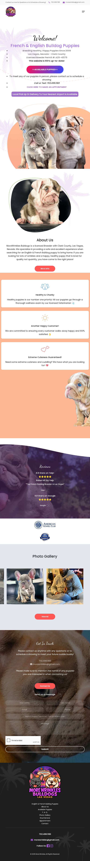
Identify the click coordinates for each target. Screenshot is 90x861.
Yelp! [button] (43, 490)
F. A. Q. (45, 812)
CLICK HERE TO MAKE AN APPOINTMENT (47, 87)
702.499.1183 (55, 2)
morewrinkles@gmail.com (75, 2)
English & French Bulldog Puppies (45, 804)
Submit (45, 749)
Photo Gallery (44, 815)
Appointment (44, 821)
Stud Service (45, 818)
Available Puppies (45, 809)
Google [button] (43, 505)
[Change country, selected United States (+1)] (48, 709)
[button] (83, 11)
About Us (45, 807)
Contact (44, 823)
